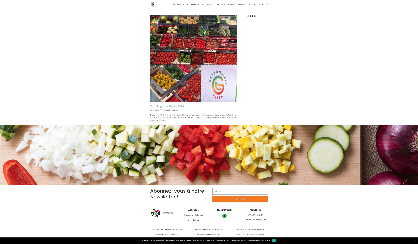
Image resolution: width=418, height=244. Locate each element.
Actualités (231, 4)
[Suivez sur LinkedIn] (224, 216)
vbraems (156, 110)
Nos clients (221, 4)
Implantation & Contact (247, 4)
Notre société (177, 4)
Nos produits (192, 4)
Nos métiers (207, 4)
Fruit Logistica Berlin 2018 (167, 106)
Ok (274, 240)
